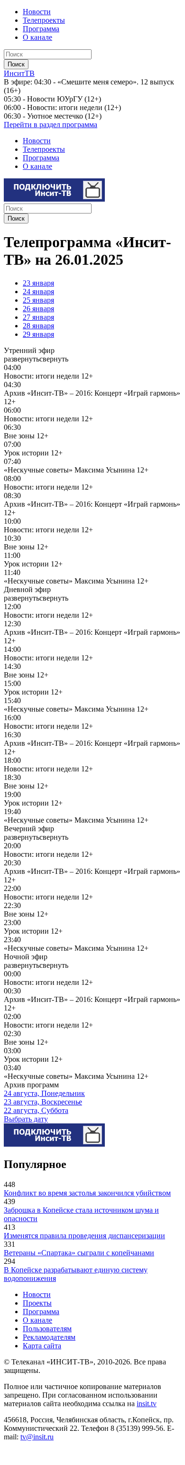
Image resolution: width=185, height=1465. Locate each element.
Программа (41, 29)
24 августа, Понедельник (44, 1093)
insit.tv (147, 1404)
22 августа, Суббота (36, 1110)
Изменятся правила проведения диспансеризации (84, 1236)
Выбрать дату (26, 1119)
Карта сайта (42, 1346)
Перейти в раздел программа (50, 125)
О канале (37, 37)
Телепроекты (44, 20)
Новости (37, 12)
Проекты (37, 1303)
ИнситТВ (19, 73)
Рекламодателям (49, 1337)
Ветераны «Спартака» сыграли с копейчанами (79, 1253)
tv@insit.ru (37, 1437)
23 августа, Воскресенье (43, 1102)
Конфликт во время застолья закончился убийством (87, 1193)
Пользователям (47, 1329)
